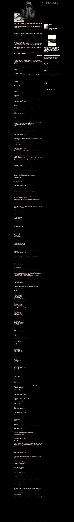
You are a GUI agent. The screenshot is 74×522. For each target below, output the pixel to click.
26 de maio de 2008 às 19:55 (20, 421)
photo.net (45, 83)
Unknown (15, 169)
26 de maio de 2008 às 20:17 (20, 428)
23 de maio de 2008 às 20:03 (20, 252)
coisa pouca (45, 69)
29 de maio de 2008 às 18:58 (20, 464)
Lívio (15, 430)
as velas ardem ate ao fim (18, 467)
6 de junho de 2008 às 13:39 (20, 484)
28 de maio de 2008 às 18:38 (20, 452)
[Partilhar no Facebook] (40, 55)
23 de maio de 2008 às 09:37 (20, 134)
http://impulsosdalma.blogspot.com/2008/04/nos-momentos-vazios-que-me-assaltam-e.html (28, 33)
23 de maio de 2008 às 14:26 (20, 185)
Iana (14, 290)
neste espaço (30, 26)
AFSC (15, 129)
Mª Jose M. (15, 382)
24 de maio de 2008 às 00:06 (20, 264)
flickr (44, 84)
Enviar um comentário (17, 494)
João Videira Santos (17, 181)
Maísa (15, 455)
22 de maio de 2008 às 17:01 (20, 92)
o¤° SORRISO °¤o (16, 73)
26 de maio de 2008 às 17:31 (20, 408)
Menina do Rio (16, 440)
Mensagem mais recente (17, 496)
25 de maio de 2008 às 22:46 (20, 394)
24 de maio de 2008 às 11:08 (20, 282)
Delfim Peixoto (16, 403)
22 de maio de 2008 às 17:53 (20, 101)
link (36, 28)
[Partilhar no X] (39, 55)
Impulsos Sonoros (46, 70)
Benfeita (45, 76)
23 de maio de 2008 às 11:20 (20, 166)
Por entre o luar (16, 85)
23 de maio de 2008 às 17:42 (20, 211)
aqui (57, 50)
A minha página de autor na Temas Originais (50, 58)
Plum (15, 424)
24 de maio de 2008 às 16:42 (20, 331)
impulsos (51, 24)
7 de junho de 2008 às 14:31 (20, 492)
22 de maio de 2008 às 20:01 (20, 113)
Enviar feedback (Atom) (21, 498)
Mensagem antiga (39, 496)
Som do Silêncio (16, 144)
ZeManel (15, 116)
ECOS (45, 64)
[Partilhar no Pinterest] (41, 55)
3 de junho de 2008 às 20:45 (20, 472)
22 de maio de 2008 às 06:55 (20, 70)
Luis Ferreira (16, 255)
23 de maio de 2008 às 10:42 (20, 142)
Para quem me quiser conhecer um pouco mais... (51, 57)
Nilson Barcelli (16, 267)
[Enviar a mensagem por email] (37, 55)
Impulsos (50, 3)
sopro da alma (46, 63)
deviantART (46, 82)
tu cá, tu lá (45, 71)
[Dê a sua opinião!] (38, 55)
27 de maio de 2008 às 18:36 (20, 438)
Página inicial (29, 496)
